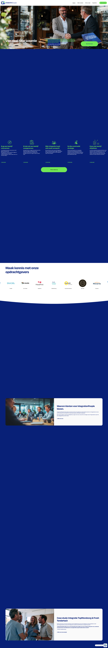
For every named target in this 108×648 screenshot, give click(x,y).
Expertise (94, 2)
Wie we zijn (87, 2)
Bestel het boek (89, 43)
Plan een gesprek (103, 2)
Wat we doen (80, 2)
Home (74, 2)
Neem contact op (54, 169)
